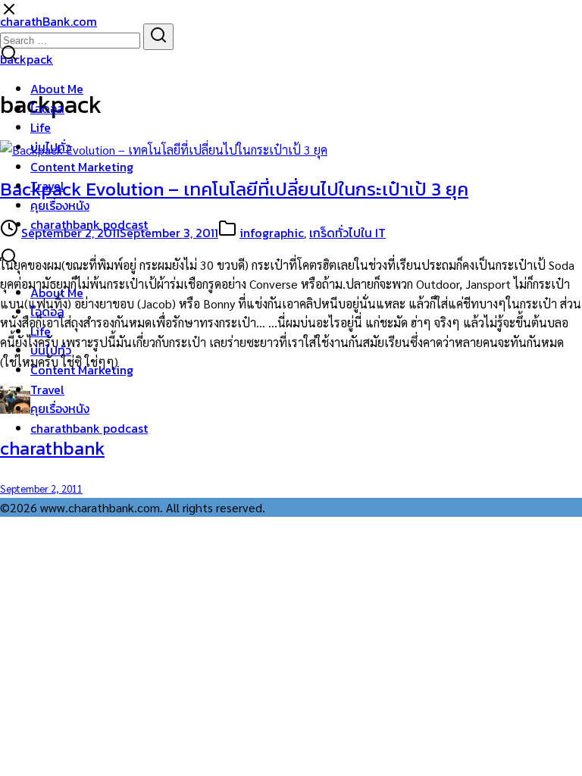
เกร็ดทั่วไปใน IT (347, 233)
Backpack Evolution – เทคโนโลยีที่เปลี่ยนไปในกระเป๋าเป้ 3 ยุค (234, 189)
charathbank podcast (89, 224)
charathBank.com (48, 21)
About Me (56, 89)
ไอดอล (47, 108)
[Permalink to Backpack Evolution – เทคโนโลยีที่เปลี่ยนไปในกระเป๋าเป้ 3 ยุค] (163, 150)
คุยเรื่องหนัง (59, 205)
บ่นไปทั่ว (50, 147)
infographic (271, 233)
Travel (47, 186)
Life (40, 127)
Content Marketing (81, 167)
